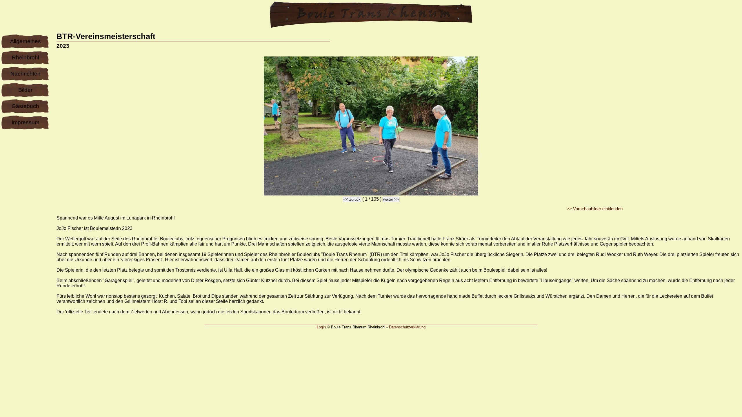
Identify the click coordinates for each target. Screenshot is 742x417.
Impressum (25, 122)
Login (321, 327)
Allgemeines (25, 41)
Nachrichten (25, 74)
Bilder (25, 90)
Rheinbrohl (25, 57)
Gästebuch (25, 106)
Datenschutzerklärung (407, 327)
